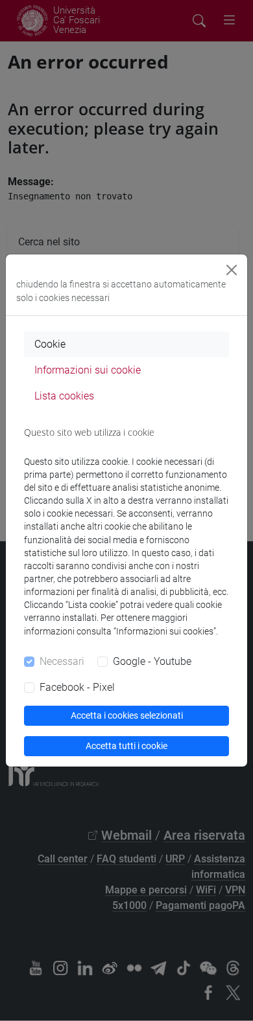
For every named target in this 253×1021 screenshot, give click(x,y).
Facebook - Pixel (77, 687)
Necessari (62, 661)
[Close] (231, 270)
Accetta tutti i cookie (126, 746)
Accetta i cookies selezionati (127, 715)
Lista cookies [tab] (64, 396)
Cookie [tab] (50, 344)
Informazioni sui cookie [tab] (87, 370)
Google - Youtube (152, 661)
